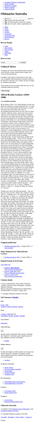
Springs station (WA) (10, 392)
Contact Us (28, 417)
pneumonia (4, 323)
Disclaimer (11, 417)
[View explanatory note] (2, 331)
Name (6, 46)
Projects (6, 32)
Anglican (7, 360)
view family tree (5, 264)
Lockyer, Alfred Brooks (11, 268)
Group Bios (7, 34)
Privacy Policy (19, 417)
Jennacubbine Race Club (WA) (13, 383)
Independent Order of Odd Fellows (14, 382)
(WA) (12, 257)
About (6, 29)
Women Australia (9, 7)
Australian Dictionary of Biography (14, 2)
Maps (6, 55)
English (6, 341)
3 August (3, 314)
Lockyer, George (9, 274)
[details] (15, 297)
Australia (20, 306)
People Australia (9, 4)
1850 (6, 305)
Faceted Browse (9, 37)
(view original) (8, 248)
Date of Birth (8, 48)
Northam (3, 306)
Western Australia (12, 306)
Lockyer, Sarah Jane (10, 271)
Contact (6, 30)
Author (6, 51)
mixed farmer (8, 371)
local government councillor (12, 369)
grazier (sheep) (8, 367)
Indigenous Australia (10, 6)
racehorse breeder (9, 372)
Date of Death (8, 49)
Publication (7, 53)
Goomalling (4, 316)
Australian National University (10, 410)
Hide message (5, 90)
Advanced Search (9, 35)
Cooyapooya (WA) (10, 391)
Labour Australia (9, 9)
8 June (3, 305)
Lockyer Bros (8, 400)
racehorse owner (9, 374)
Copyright (4, 417)
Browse (6, 39)
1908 (8, 314)
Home (6, 27)
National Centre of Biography (21, 409)
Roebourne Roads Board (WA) (13, 402)
